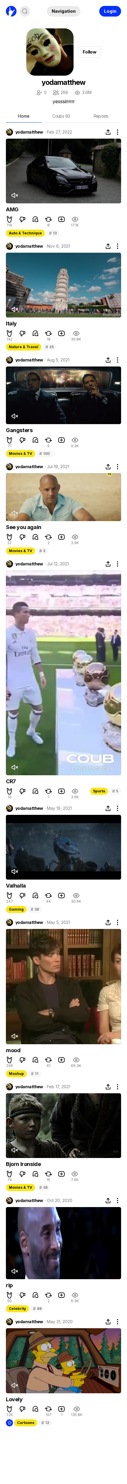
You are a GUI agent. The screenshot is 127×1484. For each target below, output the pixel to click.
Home (24, 116)
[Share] (108, 132)
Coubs (61, 116)
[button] (9, 219)
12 (45, 1422)
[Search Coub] (24, 11)
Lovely (14, 1399)
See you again (23, 527)
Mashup (16, 1073)
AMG (12, 209)
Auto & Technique (25, 233)
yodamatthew (29, 132)
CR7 (11, 781)
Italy (11, 323)
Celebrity (17, 1308)
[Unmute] (14, 195)
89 (37, 1308)
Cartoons (25, 1422)
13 (52, 233)
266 (60, 93)
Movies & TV (20, 453)
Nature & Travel (23, 347)
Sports (99, 791)
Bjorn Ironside (23, 1164)
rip (9, 1285)
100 (44, 453)
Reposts (101, 116)
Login (110, 11)
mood (13, 1050)
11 (34, 1073)
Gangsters (19, 430)
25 (49, 346)
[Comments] (35, 219)
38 (35, 909)
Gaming (16, 909)
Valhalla (16, 886)
